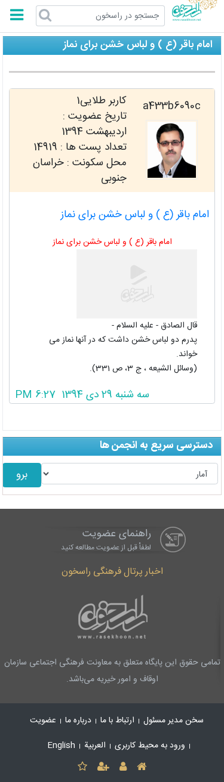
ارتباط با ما (117, 720)
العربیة (95, 745)
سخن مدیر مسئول (173, 720)
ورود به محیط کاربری (150, 745)
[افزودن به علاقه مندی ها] (82, 767)
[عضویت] (103, 767)
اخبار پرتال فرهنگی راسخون (112, 572)
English (61, 745)
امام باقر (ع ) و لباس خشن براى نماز (134, 215)
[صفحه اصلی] (142, 767)
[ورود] (123, 767)
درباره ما (78, 720)
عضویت (43, 720)
